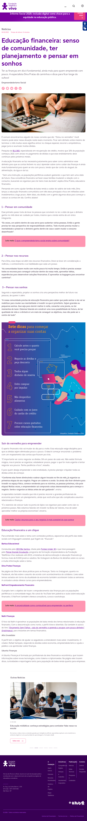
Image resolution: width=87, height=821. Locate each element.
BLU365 (16, 150)
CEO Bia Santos (23, 549)
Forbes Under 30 (48, 549)
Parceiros (50, 774)
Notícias (71, 765)
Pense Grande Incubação (17, 552)
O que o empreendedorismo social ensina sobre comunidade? (42, 240)
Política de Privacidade (77, 816)
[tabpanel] (43, 712)
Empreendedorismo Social (14, 82)
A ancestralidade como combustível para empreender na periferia (44, 605)
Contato (82, 762)
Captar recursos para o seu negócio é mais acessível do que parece (44, 519)
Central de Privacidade (49, 816)
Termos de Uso (62, 816)
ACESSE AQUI (80, 14)
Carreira (81, 765)
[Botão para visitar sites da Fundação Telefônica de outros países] (82, 6)
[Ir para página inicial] (9, 6)
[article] (43, 399)
